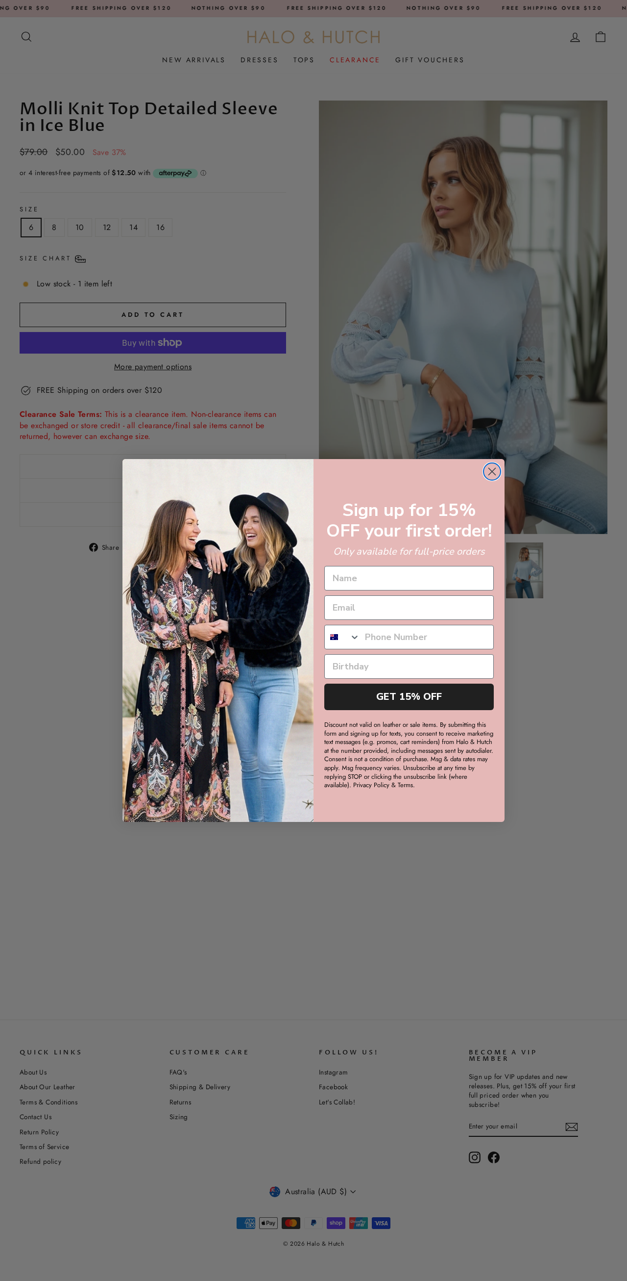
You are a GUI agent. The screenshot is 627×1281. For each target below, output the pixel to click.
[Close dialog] (492, 471)
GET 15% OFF (409, 696)
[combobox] (342, 637)
